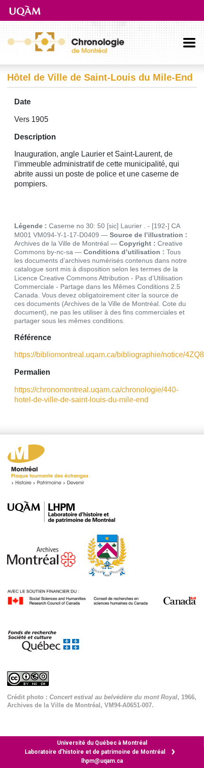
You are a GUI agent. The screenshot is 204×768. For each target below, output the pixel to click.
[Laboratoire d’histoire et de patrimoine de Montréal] (66, 512)
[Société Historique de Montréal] (111, 555)
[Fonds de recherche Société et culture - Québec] (48, 639)
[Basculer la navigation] (189, 43)
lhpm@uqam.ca (102, 761)
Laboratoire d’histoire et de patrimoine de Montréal (95, 752)
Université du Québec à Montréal (102, 743)
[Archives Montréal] (46, 555)
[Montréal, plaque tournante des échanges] (52, 467)
